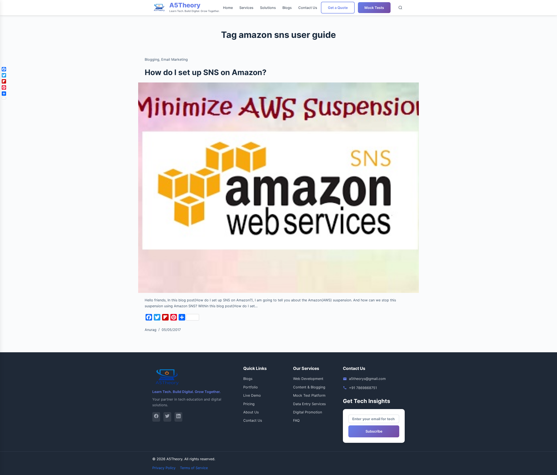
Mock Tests (374, 7)
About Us (251, 412)
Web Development (308, 378)
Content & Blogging (309, 387)
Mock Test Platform (309, 395)
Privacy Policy (164, 468)
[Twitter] (167, 416)
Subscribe (374, 431)
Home (228, 7)
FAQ (296, 420)
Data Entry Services (309, 404)
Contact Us (307, 7)
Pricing (249, 404)
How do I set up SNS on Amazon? (206, 72)
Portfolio (250, 387)
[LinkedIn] (178, 416)
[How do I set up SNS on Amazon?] (278, 187)
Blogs (287, 7)
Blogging (152, 59)
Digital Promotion (307, 412)
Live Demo (252, 395)
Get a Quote (338, 7)
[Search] (400, 7)
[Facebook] (156, 416)
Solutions (268, 7)
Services (246, 7)
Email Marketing (174, 59)
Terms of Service (194, 468)
